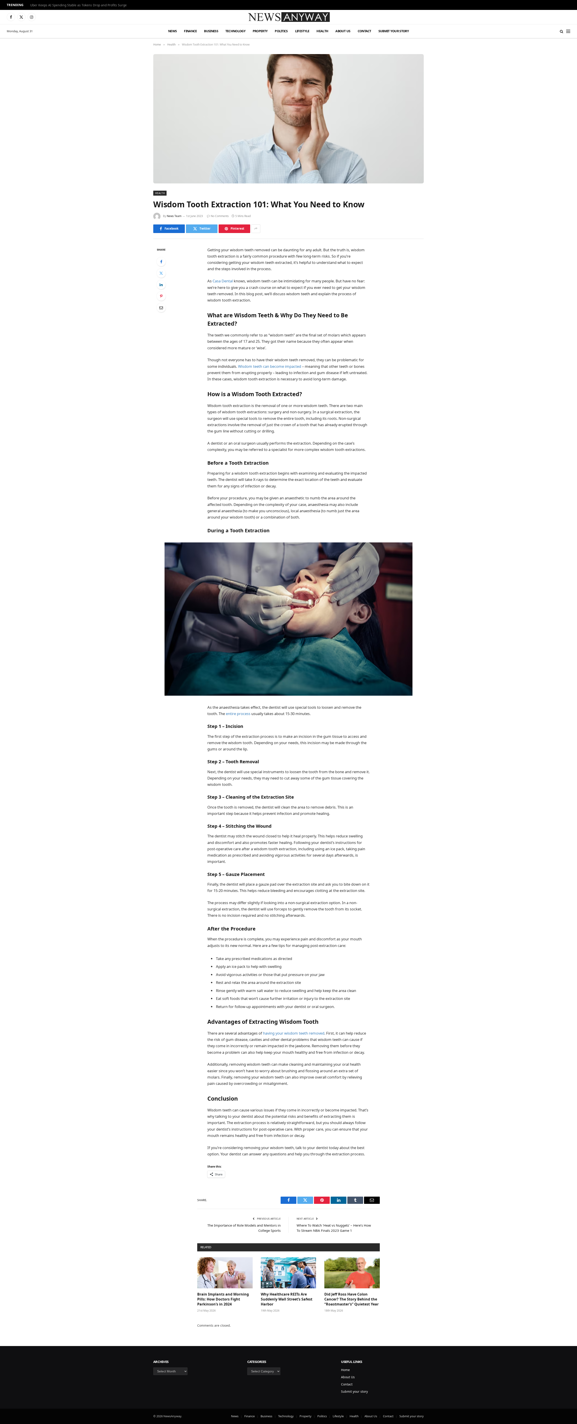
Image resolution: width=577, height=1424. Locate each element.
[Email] (161, 307)
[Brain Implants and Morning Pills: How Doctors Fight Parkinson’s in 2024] (225, 1272)
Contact (364, 31)
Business (211, 31)
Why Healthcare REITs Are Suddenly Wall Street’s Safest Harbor (286, 1299)
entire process (238, 713)
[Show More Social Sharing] (255, 228)
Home (345, 1370)
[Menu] (568, 31)
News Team (174, 216)
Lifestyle (302, 31)
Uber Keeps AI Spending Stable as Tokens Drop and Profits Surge (78, 5)
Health (322, 31)
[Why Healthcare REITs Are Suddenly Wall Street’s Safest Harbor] (288, 1272)
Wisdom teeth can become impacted (269, 366)
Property (260, 31)
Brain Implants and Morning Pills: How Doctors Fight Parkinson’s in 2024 (223, 1299)
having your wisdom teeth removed (293, 1033)
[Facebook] (161, 261)
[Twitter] (161, 273)
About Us (342, 31)
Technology (235, 31)
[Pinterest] (161, 296)
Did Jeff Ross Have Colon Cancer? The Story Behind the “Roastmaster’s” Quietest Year (351, 1299)
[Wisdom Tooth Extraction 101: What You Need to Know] (288, 118)
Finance (190, 31)
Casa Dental (223, 280)
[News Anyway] (288, 17)
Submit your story (393, 31)
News (172, 31)
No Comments (220, 216)
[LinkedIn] (161, 284)
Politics (281, 31)
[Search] (561, 31)
